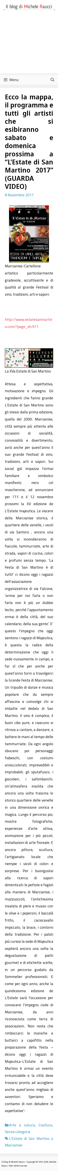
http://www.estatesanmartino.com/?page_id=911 (28, 323)
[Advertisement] (29, 44)
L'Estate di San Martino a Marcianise (29, 1142)
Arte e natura (22, 1125)
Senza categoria (17, 1131)
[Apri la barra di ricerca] (52, 80)
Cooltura (45, 1125)
